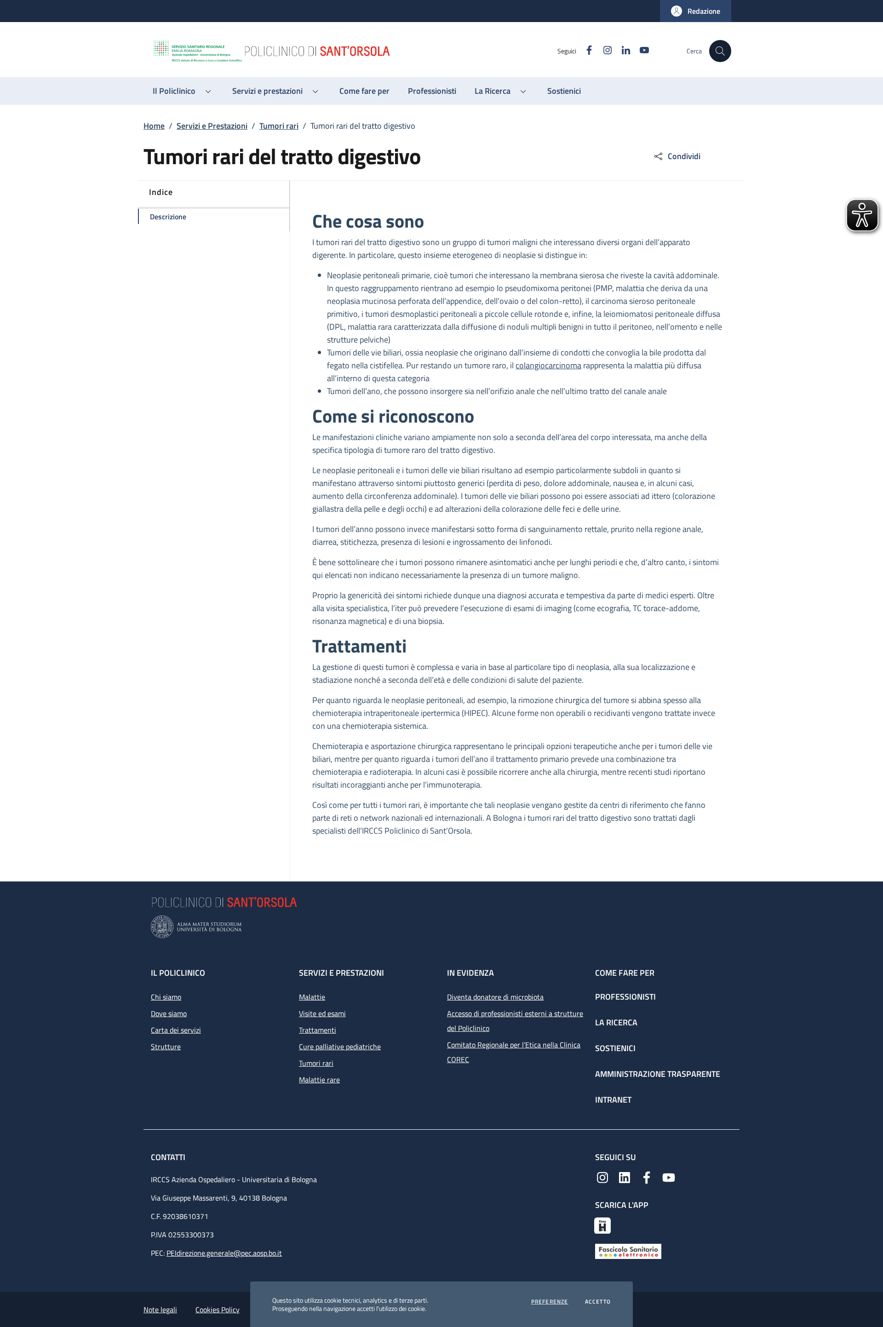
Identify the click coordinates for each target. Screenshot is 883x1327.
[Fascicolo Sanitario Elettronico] (628, 1250)
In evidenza (470, 973)
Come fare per (624, 973)
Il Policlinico (178, 973)
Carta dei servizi (176, 1029)
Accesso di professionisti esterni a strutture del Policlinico (515, 1021)
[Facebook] (646, 1176)
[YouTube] (668, 1176)
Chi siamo (166, 996)
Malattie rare (319, 1079)
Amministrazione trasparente (657, 1074)
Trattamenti (317, 1029)
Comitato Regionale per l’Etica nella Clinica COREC (513, 1052)
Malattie (312, 996)
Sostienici (615, 1048)
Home (154, 126)
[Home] (354, 51)
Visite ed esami (322, 1013)
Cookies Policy (217, 1309)
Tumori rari (278, 126)
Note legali (160, 1309)
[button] (695, 11)
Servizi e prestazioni (341, 973)
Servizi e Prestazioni (212, 126)
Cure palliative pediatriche (340, 1046)
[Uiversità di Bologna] (441, 926)
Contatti (169, 1157)
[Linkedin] (624, 1176)
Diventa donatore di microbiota (495, 996)
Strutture (166, 1046)
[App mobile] (602, 1224)
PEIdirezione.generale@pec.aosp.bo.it (224, 1252)
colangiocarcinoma (548, 365)
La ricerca (616, 1022)
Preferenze (549, 1301)
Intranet (613, 1099)
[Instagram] (602, 1176)
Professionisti (625, 996)
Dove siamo (169, 1013)
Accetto (598, 1301)
